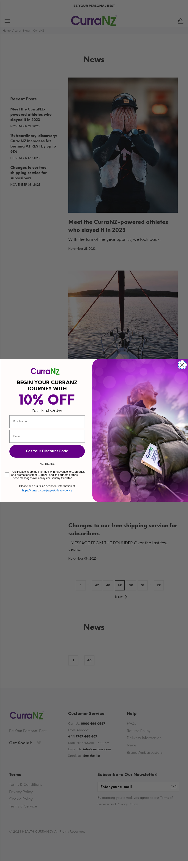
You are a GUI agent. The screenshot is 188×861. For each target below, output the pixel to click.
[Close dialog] (182, 365)
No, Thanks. (47, 463)
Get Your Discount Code (47, 451)
